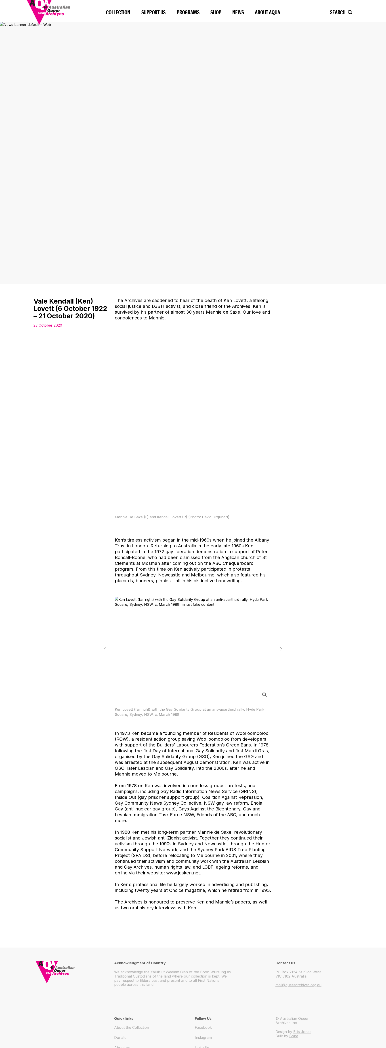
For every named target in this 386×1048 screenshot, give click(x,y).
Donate (120, 1037)
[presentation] (104, 649)
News (238, 12)
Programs (188, 12)
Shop (215, 12)
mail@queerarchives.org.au (298, 985)
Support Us (153, 12)
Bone (293, 1036)
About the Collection (131, 1027)
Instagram (203, 1037)
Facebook (203, 1027)
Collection (118, 12)
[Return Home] (59, 11)
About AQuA (267, 12)
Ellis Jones (302, 1031)
